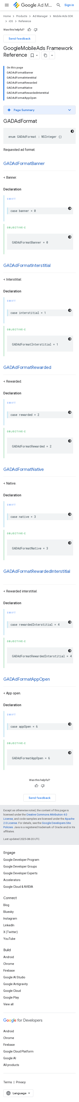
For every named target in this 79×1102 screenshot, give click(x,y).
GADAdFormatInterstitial (27, 265)
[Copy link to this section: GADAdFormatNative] (48, 469)
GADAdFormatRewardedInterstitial (36, 571)
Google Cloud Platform (18, 1051)
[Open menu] (7, 5)
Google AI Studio (14, 977)
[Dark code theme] (72, 131)
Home (7, 16)
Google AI (9, 1058)
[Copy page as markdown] (45, 55)
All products (11, 1065)
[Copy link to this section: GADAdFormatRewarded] (55, 367)
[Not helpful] (35, 30)
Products (21, 16)
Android (8, 957)
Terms (7, 1082)
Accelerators (11, 880)
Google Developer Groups (20, 866)
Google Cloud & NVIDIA (18, 886)
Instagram (10, 918)
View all (8, 1004)
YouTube (9, 938)
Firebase (9, 970)
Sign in (69, 5)
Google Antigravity (15, 984)
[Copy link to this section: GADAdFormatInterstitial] (55, 265)
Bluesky (8, 911)
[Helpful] (29, 30)
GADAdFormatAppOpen (26, 679)
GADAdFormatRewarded (27, 367)
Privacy (21, 1082)
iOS (11, 21)
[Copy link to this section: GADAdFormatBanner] (49, 163)
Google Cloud (12, 990)
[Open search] (58, 5)
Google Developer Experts (20, 873)
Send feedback (20, 38)
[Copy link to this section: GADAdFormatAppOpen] (54, 679)
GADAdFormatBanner (24, 163)
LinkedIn (8, 925)
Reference (25, 21)
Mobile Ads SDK (63, 16)
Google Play (11, 997)
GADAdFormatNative (23, 469)
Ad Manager (45, 5)
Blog (6, 905)
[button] (39, 110)
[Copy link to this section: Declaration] (25, 189)
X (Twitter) (10, 932)
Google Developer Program (21, 859)
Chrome (8, 963)
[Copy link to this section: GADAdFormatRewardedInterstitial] (7, 577)
